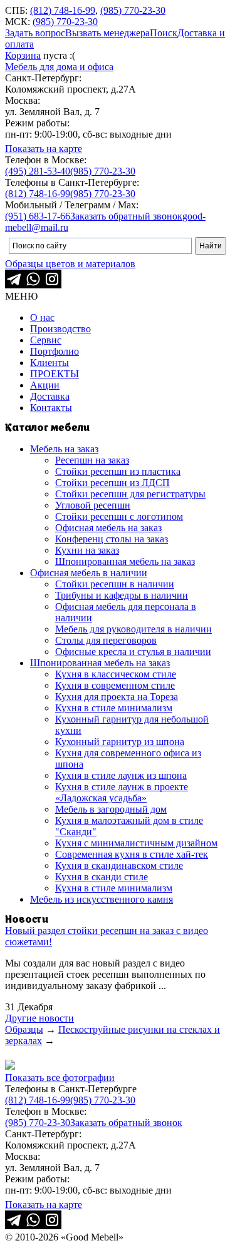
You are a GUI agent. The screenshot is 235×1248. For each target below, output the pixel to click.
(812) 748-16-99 (62, 10)
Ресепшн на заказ (92, 460)
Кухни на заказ (87, 550)
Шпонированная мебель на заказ (125, 561)
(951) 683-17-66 (37, 216)
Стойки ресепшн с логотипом (119, 516)
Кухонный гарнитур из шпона (119, 741)
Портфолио (54, 351)
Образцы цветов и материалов (70, 263)
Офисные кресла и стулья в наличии (133, 651)
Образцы (24, 1029)
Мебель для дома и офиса (59, 66)
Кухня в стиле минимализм (113, 708)
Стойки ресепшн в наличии (114, 584)
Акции (45, 385)
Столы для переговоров (106, 640)
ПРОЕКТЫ (54, 373)
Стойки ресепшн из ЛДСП (112, 482)
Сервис (45, 340)
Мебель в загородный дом (111, 809)
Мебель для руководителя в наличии (133, 629)
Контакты (51, 407)
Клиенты (49, 362)
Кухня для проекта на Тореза (116, 696)
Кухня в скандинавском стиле (119, 865)
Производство (60, 328)
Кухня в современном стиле (115, 685)
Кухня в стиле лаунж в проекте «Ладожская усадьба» (121, 792)
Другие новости (39, 1018)
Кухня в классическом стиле (115, 674)
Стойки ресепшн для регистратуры (130, 494)
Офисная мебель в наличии (88, 572)
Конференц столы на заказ (111, 539)
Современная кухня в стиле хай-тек (131, 854)
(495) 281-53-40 (37, 171)
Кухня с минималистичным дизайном (136, 843)
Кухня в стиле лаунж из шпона (121, 775)
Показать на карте (43, 148)
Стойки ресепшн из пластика (117, 471)
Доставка (50, 396)
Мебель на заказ (64, 449)
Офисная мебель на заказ (108, 527)
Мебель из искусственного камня (101, 899)
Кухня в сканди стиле (101, 876)
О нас (42, 317)
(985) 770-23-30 (132, 10)
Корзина (23, 55)
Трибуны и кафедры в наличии (121, 595)
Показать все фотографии (60, 1077)
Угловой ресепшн (92, 505)
